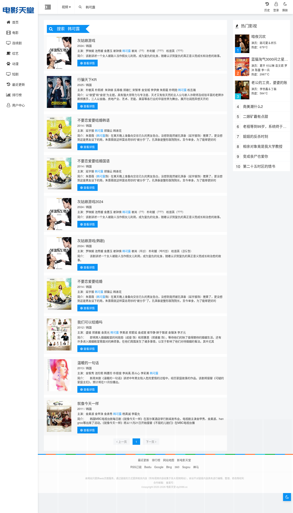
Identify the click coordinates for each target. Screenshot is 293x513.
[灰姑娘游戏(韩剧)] (59, 253)
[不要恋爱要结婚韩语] (59, 133)
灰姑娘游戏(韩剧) (91, 240)
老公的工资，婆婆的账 (269, 82)
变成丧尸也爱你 (255, 156)
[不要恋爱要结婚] (59, 294)
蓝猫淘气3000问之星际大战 (269, 61)
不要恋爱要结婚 (89, 281)
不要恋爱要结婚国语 (93, 160)
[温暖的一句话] (59, 375)
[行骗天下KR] (59, 92)
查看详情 (89, 63)
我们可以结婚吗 (89, 322)
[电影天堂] (19, 10)
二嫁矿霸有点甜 (255, 116)
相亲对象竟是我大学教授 (262, 146)
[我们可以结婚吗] (59, 334)
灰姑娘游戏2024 (90, 201)
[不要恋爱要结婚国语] (59, 173)
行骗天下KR (87, 79)
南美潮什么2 (253, 106)
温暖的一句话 (88, 362)
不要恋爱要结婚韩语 (93, 120)
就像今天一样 (88, 403)
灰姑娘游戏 (86, 40)
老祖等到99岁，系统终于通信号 (264, 126)
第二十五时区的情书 (259, 166)
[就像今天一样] (59, 416)
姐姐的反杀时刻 (255, 136)
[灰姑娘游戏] (59, 53)
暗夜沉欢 (258, 36)
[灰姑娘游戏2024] (59, 214)
